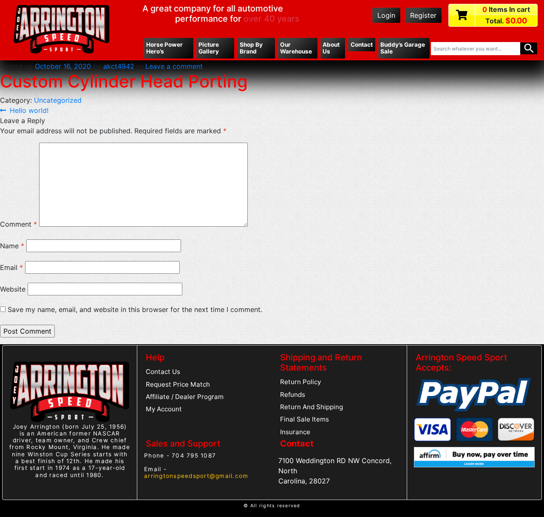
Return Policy (300, 382)
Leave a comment (174, 66)
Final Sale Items (304, 419)
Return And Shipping (311, 407)
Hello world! (28, 110)
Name (12, 246)
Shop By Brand (251, 48)
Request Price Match (178, 384)
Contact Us (163, 372)
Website (13, 289)
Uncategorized (58, 100)
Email (11, 267)
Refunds (292, 395)
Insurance (295, 432)
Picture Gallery (208, 48)
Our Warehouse (296, 48)
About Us (331, 48)
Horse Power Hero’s (164, 48)
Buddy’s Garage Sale (402, 48)
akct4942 (118, 66)
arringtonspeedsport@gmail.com (196, 475)
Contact (362, 44)
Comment (18, 224)
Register (423, 15)
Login (386, 15)
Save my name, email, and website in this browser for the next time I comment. (135, 309)
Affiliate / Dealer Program (185, 397)
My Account (164, 409)
